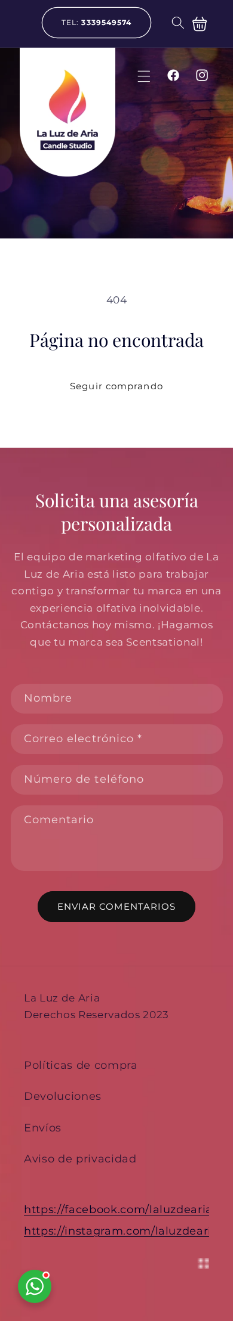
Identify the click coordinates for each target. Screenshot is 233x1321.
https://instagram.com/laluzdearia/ (123, 1233)
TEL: (97, 22)
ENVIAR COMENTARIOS (116, 906)
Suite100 (203, 1263)
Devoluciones (63, 1096)
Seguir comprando (116, 386)
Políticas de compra (81, 1065)
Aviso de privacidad (80, 1158)
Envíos (43, 1127)
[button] (177, 22)
